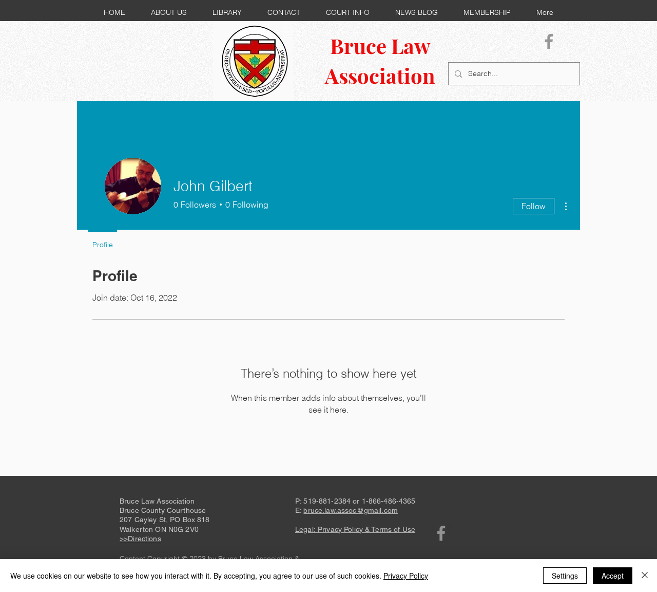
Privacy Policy (405, 575)
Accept (613, 575)
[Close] (645, 575)
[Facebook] (549, 41)
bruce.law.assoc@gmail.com (350, 510)
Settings (565, 575)
